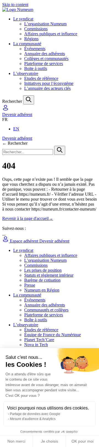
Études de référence (41, 329)
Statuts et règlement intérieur (48, 275)
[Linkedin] (2, 233)
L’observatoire (25, 73)
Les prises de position (43, 270)
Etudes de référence (41, 78)
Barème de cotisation (42, 280)
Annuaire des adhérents (44, 53)
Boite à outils (35, 68)
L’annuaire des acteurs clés (47, 88)
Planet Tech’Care (39, 339)
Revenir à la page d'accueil (27, 218)
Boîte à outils (35, 319)
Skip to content (15, 4)
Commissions (36, 28)
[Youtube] (5, 233)
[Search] (28, 99)
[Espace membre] (5, 109)
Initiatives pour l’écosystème (48, 83)
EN (16, 128)
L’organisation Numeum (45, 23)
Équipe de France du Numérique (52, 334)
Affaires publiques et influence (50, 33)
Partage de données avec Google (35, 414)
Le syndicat (23, 19)
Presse (29, 285)
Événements (34, 48)
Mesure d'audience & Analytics (33, 419)
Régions (31, 38)
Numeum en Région (41, 290)
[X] (3, 233)
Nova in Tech (36, 344)
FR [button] (5, 119)
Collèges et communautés (46, 58)
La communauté (27, 43)
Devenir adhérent (17, 114)
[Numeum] (49, 9)
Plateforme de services (43, 63)
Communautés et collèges (46, 310)
